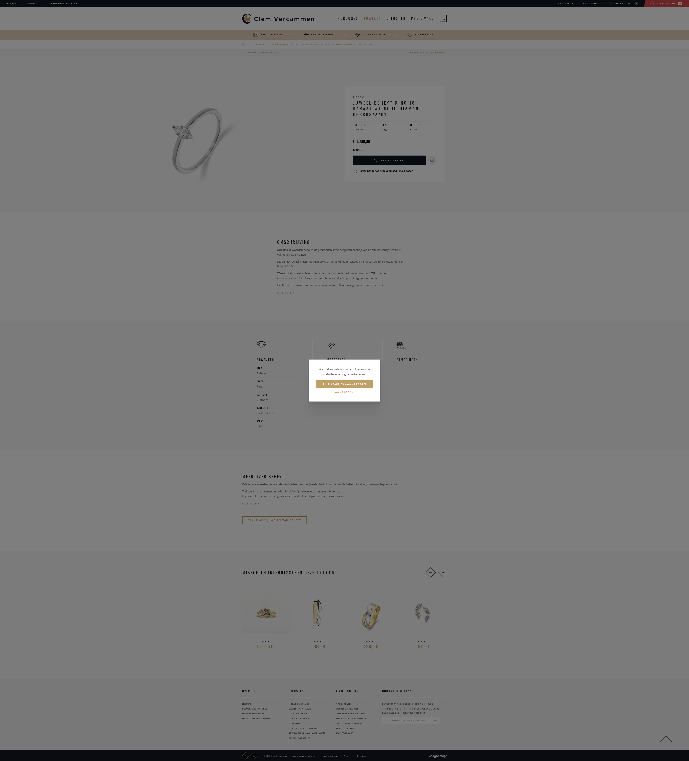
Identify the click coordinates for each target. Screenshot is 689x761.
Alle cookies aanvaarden (344, 384)
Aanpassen (344, 392)
